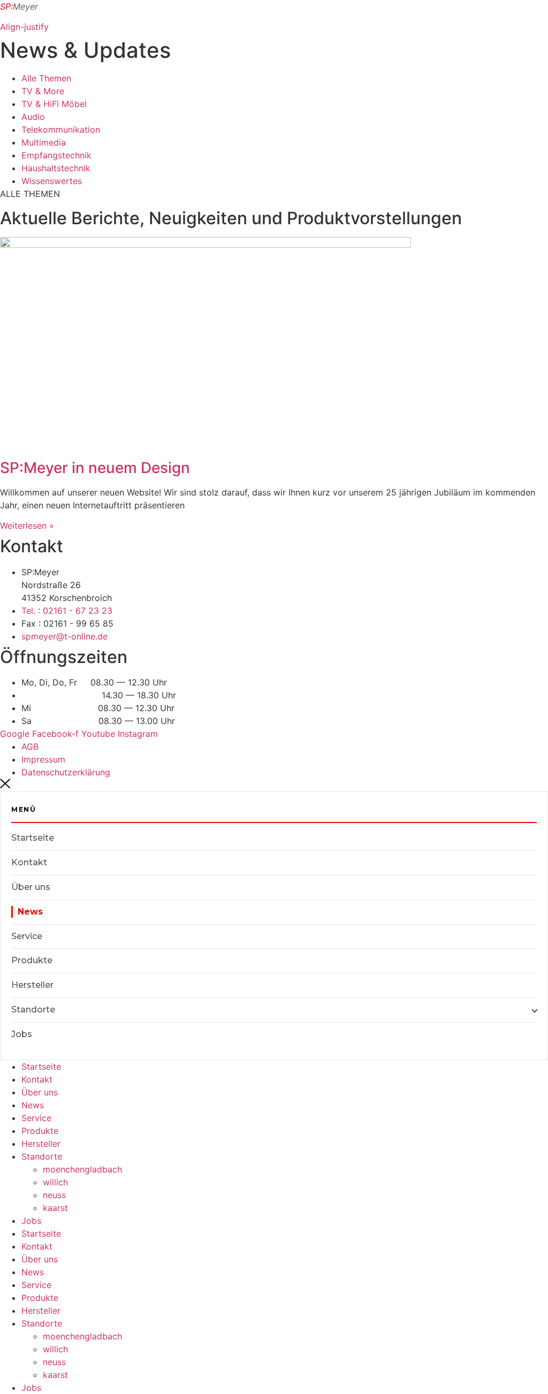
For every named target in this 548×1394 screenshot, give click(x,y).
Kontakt (29, 862)
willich (55, 1182)
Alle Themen (46, 78)
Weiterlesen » (27, 525)
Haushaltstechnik (55, 168)
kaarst (55, 1207)
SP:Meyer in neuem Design (95, 468)
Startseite (32, 838)
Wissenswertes (51, 181)
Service (26, 936)
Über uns (30, 887)
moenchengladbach (82, 1169)
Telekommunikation (60, 129)
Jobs (21, 1034)
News (32, 1105)
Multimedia (43, 142)
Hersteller (32, 985)
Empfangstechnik (56, 155)
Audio (33, 116)
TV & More (42, 91)
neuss (54, 1195)
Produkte (31, 960)
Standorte (33, 1009)
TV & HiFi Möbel (54, 103)
